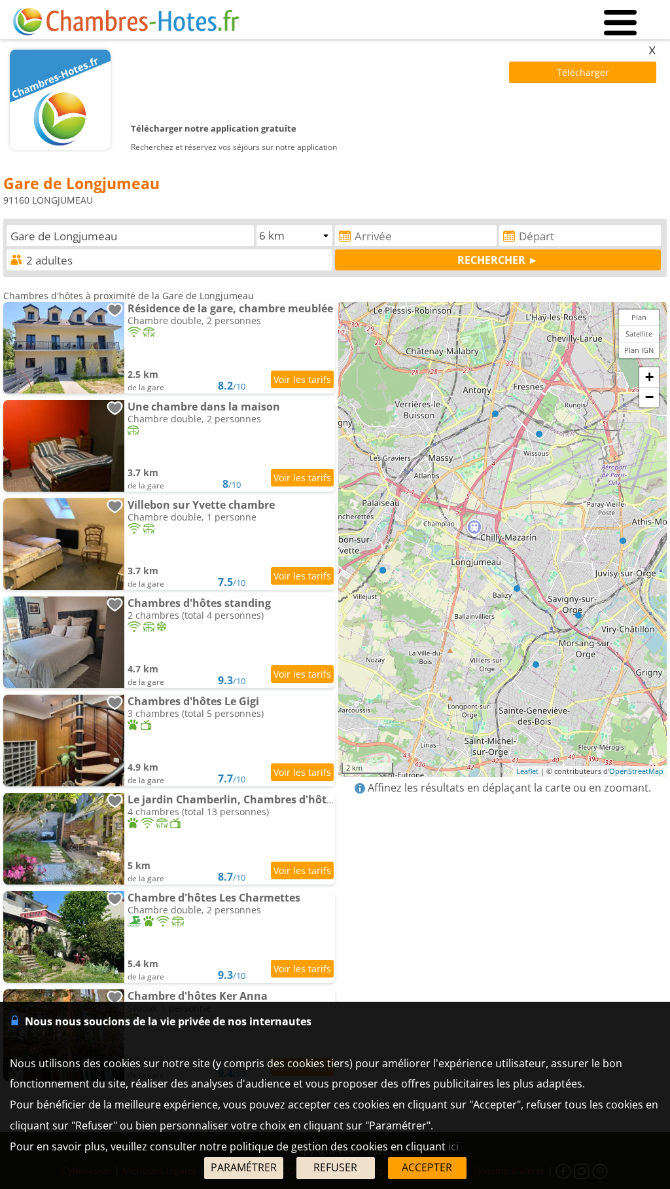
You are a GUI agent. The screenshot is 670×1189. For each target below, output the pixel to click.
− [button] (649, 397)
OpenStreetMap (636, 771)
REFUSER (335, 1167)
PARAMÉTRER (244, 1167)
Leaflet (527, 771)
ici (453, 1146)
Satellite (639, 333)
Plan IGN (639, 350)
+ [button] (649, 377)
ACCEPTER (427, 1167)
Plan (638, 317)
